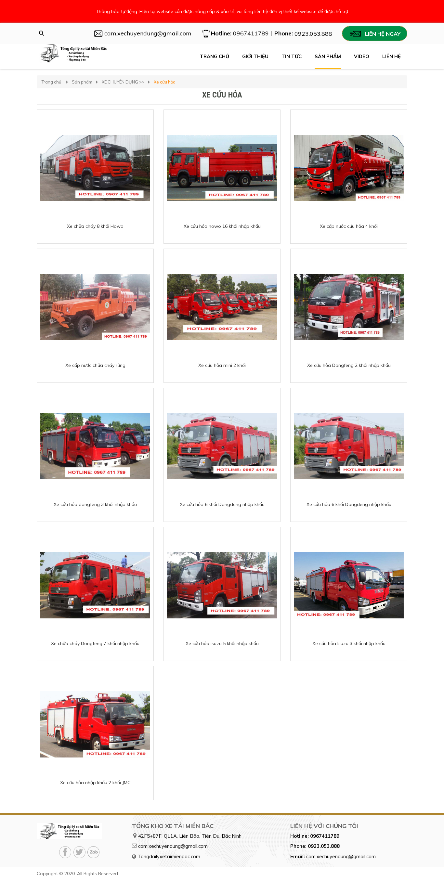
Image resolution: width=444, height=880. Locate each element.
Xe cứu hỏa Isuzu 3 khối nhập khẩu (348, 643)
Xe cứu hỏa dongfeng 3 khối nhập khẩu (95, 504)
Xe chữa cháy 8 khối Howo (95, 226)
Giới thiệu (255, 56)
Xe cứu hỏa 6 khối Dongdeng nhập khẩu (222, 504)
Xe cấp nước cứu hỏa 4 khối (349, 226)
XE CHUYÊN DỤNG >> (123, 81)
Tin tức (291, 56)
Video (361, 56)
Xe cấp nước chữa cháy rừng (95, 365)
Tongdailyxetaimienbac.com (168, 856)
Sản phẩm (328, 56)
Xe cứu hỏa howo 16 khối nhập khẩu (222, 226)
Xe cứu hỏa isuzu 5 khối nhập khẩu (222, 643)
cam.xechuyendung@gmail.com (173, 846)
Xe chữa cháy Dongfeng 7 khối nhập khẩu (95, 643)
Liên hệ (391, 56)
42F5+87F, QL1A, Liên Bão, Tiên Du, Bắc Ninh (190, 836)
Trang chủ (214, 56)
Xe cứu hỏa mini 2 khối (222, 365)
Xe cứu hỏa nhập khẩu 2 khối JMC (95, 782)
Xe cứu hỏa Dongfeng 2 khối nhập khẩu (349, 365)
